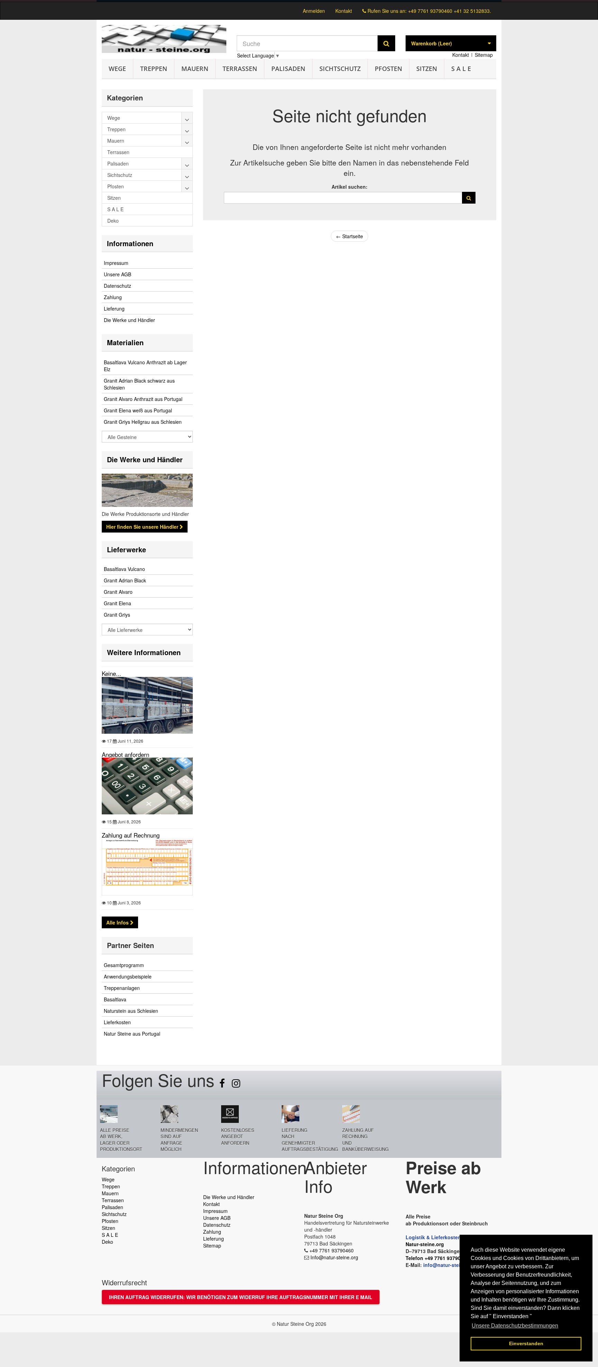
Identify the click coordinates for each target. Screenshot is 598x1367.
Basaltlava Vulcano (124, 568)
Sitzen (426, 68)
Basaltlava (115, 999)
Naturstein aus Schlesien (131, 1010)
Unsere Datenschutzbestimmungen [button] (515, 1326)
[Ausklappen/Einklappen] (187, 118)
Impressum (116, 262)
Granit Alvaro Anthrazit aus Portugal (143, 398)
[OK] (468, 198)
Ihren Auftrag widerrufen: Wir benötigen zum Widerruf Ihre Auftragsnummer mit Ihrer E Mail (240, 1297)
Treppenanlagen (122, 987)
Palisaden (288, 68)
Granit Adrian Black (125, 580)
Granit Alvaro (118, 591)
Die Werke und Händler (129, 319)
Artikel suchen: (350, 186)
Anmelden (314, 10)
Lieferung (114, 308)
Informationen (130, 243)
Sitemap (484, 54)
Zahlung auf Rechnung (131, 835)
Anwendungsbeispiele (128, 976)
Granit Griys (117, 614)
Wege (117, 68)
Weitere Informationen (144, 652)
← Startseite (349, 236)
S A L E (461, 68)
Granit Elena (117, 603)
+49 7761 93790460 (331, 1250)
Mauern (194, 68)
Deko (107, 1241)
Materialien (125, 342)
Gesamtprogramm (124, 965)
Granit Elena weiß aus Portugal (138, 410)
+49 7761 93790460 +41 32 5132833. (449, 10)
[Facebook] (223, 1084)
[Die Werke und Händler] (147, 490)
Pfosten (388, 68)
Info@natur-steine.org (334, 1257)
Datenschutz (117, 285)
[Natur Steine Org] (164, 39)
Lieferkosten (117, 1022)
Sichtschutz (340, 68)
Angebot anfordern (125, 754)
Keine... (111, 673)
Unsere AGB (117, 274)
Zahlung (113, 297)
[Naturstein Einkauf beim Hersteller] (299, 1)
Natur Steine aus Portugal (132, 1033)
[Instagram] (236, 1084)
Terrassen (240, 68)
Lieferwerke (126, 549)
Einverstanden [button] (526, 1343)
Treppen (153, 68)
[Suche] (386, 43)
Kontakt (343, 10)
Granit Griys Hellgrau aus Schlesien (143, 421)
